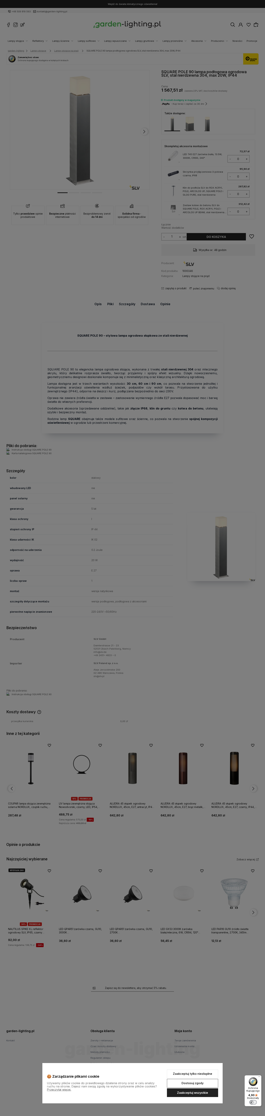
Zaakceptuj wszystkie (192, 1092)
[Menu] (259, 1077)
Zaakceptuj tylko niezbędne (192, 1074)
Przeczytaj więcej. (59, 1089)
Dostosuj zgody (193, 1083)
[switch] (253, 1102)
